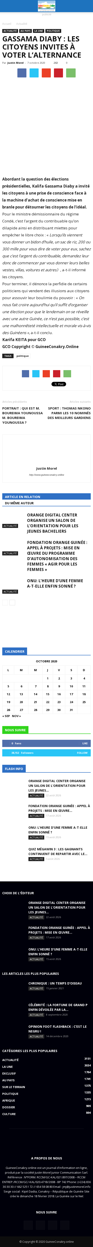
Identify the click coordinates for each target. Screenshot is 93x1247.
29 (47, 710)
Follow (82, 752)
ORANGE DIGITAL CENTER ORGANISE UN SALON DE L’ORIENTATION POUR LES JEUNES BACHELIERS (52, 523)
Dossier (8, 1107)
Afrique (8, 1100)
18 (84, 694)
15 (47, 694)
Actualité (10, 30)
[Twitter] (40, 1225)
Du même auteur (19, 503)
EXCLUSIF (9, 1073)
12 (8, 694)
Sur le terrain (13, 1087)
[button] (86, 6)
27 (21, 710)
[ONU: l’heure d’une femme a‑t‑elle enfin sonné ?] (13, 586)
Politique (53, 30)
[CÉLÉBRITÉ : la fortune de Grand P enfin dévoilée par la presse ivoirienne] (13, 1010)
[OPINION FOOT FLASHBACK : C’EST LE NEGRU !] (13, 1032)
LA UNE (38, 30)
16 (58, 694)
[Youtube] (64, 1225)
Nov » (16, 716)
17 (71, 694)
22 (47, 702)
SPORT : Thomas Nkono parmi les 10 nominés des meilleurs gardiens (69, 413)
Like (85, 743)
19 (8, 702)
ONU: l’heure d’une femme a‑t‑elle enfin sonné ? (55, 583)
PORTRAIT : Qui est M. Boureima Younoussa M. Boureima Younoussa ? (22, 415)
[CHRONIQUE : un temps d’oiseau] (13, 989)
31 (71, 710)
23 (58, 702)
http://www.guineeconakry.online (46, 474)
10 (71, 686)
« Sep (6, 716)
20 (21, 702)
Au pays (25, 30)
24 (71, 702)
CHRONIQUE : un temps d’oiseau (55, 983)
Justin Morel (15, 62)
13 (21, 694)
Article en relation (22, 497)
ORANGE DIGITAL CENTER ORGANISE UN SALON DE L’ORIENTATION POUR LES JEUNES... (57, 785)
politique (22, 356)
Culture (9, 1114)
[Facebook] (28, 1225)
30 (58, 710)
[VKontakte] (52, 1225)
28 (35, 710)
